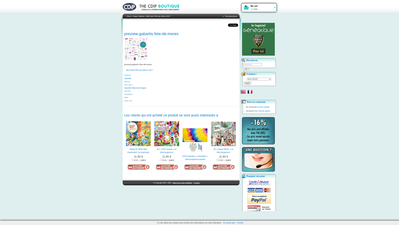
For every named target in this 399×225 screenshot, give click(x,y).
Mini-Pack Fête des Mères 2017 (158, 16)
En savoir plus (229, 223)
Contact (197, 183)
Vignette (127, 78)
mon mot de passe (262, 111)
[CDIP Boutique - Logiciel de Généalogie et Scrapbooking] (161, 12)
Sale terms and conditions (182, 183)
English (243, 91)
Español (243, 96)
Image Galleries (139, 16)
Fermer (240, 223)
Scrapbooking (231, 16)
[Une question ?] (258, 159)
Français (250, 91)
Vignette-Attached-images (135, 88)
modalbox (128, 94)
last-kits (127, 91)
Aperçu (127, 81)
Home (129, 16)
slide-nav (128, 101)
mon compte (264, 107)
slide (126, 97)
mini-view (128, 85)
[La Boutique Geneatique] (258, 39)
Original (127, 75)
